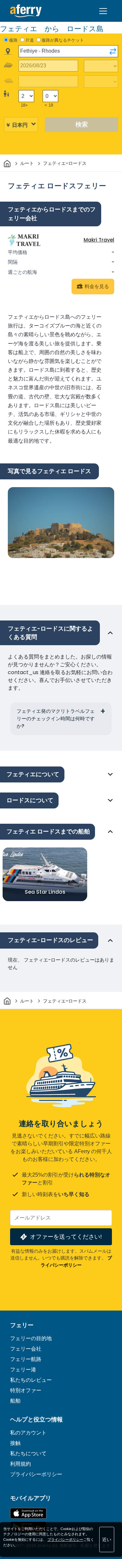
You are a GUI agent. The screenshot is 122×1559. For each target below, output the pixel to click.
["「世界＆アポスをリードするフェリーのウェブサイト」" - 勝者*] (26, 11)
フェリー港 (23, 1369)
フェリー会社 (25, 1348)
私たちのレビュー (31, 1380)
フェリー (22, 1325)
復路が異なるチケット (63, 40)
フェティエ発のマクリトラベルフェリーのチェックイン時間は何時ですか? (56, 718)
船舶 (15, 1401)
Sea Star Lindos (45, 892)
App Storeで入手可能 (28, 1513)
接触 (15, 1443)
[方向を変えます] (113, 51)
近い (106, 1539)
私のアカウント (28, 1432)
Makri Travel (99, 239)
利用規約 (20, 1464)
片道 (29, 40)
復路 (13, 40)
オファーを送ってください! (66, 1236)
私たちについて (28, 1453)
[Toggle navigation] (103, 11)
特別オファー (25, 1390)
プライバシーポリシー (36, 1474)
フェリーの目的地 (31, 1338)
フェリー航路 (25, 1359)
